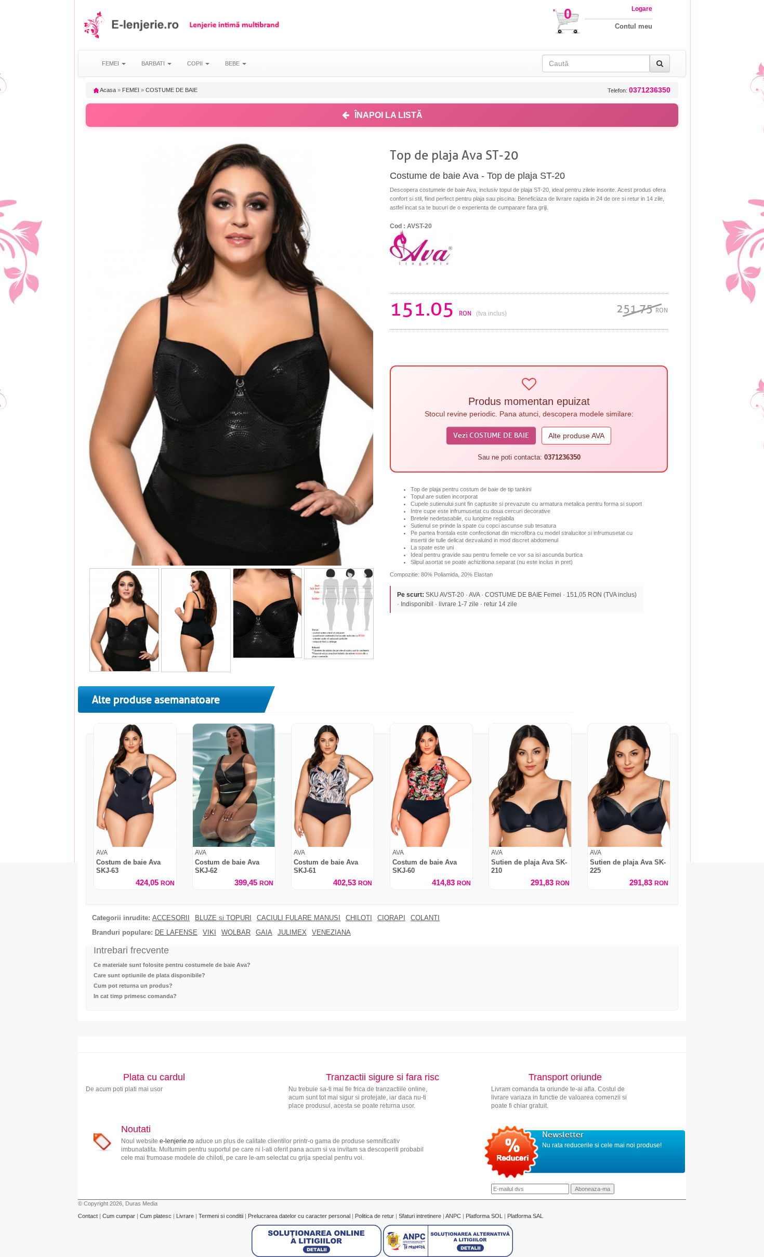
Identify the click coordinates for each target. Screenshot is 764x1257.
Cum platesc (156, 1216)
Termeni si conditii (222, 1216)
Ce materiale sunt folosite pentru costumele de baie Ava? (172, 965)
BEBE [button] (233, 63)
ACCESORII (171, 918)
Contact (88, 1216)
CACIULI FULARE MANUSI (298, 918)
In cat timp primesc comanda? (135, 996)
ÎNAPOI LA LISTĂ (388, 115)
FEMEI (130, 90)
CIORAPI (391, 918)
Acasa (107, 90)
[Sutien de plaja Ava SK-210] (530, 785)
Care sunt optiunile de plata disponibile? (149, 975)
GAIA (264, 932)
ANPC (453, 1216)
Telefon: (639, 90)
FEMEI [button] (111, 63)
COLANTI (425, 918)
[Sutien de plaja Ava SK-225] (629, 785)
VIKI (209, 932)
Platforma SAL (525, 1216)
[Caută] (660, 63)
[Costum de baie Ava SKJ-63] (135, 785)
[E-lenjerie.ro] (95, 24)
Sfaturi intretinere (421, 1216)
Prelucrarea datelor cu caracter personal (300, 1216)
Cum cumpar (119, 1216)
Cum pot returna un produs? (133, 986)
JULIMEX (292, 932)
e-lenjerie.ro (177, 1141)
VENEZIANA (331, 932)
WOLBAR (236, 932)
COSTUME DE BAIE (171, 90)
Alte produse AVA (576, 435)
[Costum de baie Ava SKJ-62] (234, 785)
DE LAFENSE (176, 932)
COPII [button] (195, 63)
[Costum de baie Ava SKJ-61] (333, 785)
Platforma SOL (484, 1216)
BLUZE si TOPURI (223, 918)
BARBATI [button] (153, 63)
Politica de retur (375, 1216)
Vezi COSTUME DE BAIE (491, 435)
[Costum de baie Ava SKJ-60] (431, 785)
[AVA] (421, 247)
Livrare (185, 1216)
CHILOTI (359, 918)
